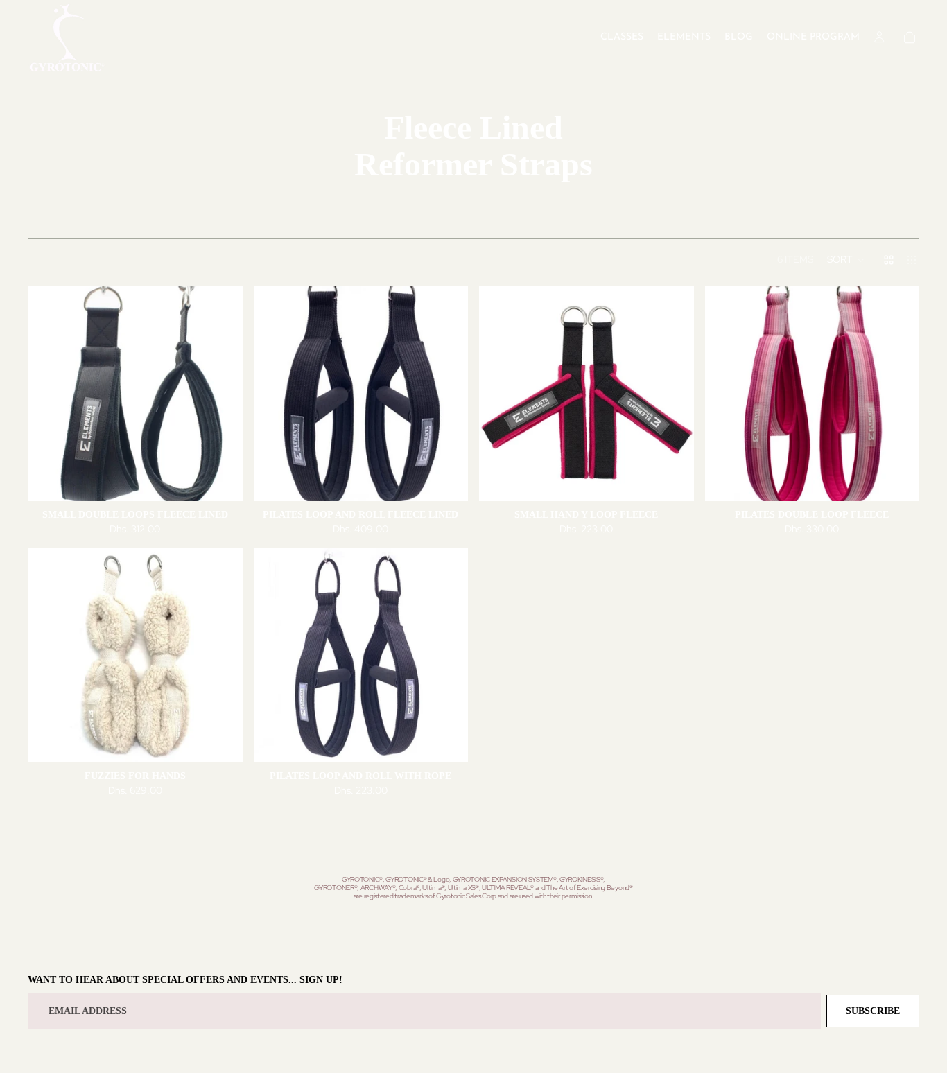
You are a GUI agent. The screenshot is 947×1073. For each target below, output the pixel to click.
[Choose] (221, 479)
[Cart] (909, 37)
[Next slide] (222, 393)
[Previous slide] (48, 393)
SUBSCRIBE (873, 1011)
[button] (846, 260)
